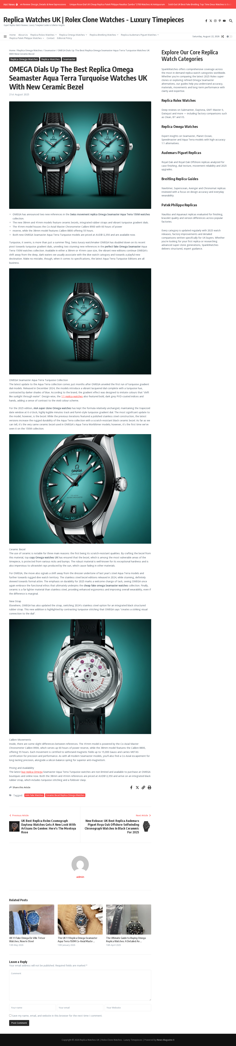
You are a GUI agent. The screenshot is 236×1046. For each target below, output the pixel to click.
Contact (50, 38)
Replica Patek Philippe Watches (26, 38)
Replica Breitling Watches (103, 34)
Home (13, 34)
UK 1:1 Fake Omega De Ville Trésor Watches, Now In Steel (27, 939)
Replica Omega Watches (72, 34)
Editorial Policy (64, 38)
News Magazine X (165, 1039)
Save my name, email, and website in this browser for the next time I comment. (57, 1015)
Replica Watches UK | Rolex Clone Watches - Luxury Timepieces (93, 19)
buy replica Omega (32, 771)
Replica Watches (50, 59)
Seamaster (50, 50)
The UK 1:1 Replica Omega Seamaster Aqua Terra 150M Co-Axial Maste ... (77, 939)
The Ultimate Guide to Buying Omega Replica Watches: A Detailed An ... (126, 939)
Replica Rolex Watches (42, 34)
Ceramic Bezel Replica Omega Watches (65, 795)
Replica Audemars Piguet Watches (139, 34)
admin (80, 877)
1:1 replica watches (72, 396)
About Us (23, 34)
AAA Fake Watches (34, 795)
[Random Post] (222, 36)
